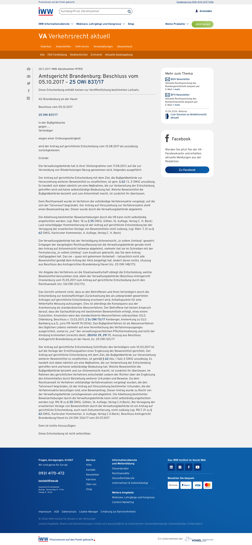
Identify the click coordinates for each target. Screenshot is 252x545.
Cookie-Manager (88, 512)
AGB (56, 512)
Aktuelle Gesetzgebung (119, 55)
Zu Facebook (187, 170)
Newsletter (92, 474)
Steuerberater (120, 468)
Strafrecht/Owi (79, 55)
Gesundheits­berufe (123, 478)
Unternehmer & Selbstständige (130, 483)
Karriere (91, 479)
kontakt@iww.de (48, 481)
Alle (42, 55)
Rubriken (46, 46)
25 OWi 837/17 (86, 82)
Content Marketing (123, 502)
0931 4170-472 (51, 473)
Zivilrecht (96, 55)
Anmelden (206, 11)
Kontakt (90, 470)
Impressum (44, 512)
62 (123, 182)
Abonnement (124, 46)
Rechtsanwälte (120, 473)
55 (92, 221)
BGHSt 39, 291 (97, 335)
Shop (131, 24)
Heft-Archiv (82, 46)
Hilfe (211, 2)
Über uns (91, 484)
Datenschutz (69, 512)
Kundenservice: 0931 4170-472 (192, 2)
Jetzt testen (202, 24)
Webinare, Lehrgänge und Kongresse (133, 497)
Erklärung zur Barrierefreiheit (118, 512)
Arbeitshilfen (63, 46)
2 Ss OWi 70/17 (95, 320)
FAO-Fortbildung (57, 55)
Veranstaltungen (103, 46)
